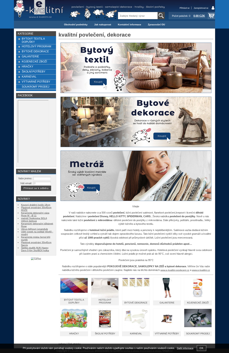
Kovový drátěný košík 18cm (35, 205)
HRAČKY (74, 333)
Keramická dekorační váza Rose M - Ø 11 (35, 214)
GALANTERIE (167, 302)
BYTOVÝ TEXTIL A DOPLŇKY (33, 40)
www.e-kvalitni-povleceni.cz (174, 270)
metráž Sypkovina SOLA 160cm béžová (34, 219)
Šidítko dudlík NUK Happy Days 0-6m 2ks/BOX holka (35, 249)
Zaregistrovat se (201, 8)
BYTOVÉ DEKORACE (135, 302)
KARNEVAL (136, 333)
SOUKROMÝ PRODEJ (198, 333)
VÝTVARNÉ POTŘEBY (167, 333)
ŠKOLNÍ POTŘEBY (105, 333)
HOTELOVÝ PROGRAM (36, 46)
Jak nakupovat (102, 24)
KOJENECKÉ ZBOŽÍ (198, 302)
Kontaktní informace (129, 24)
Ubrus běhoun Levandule (34, 229)
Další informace (185, 348)
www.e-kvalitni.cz (201, 270)
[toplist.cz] (36, 258)
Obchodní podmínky (76, 24)
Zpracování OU (156, 24)
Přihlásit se (185, 8)
